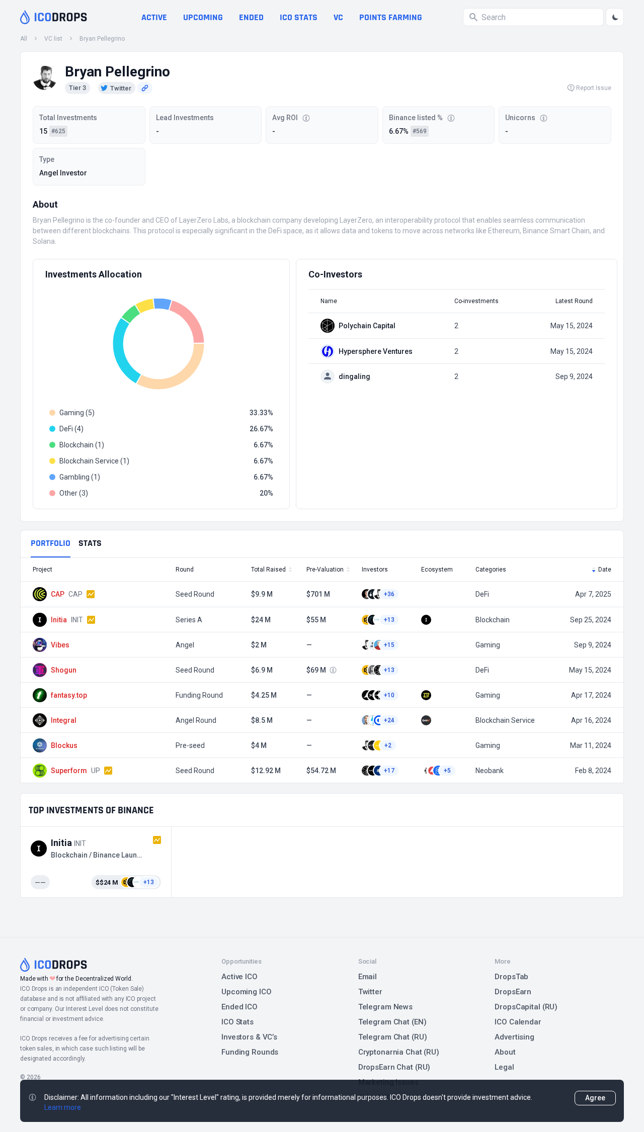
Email (367, 976)
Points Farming (390, 17)
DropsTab (511, 976)
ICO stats (298, 17)
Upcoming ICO (246, 991)
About (505, 1052)
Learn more (62, 1107)
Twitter (370, 991)
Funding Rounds (249, 1052)
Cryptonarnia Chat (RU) (398, 1052)
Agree (595, 1098)
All (23, 38)
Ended (251, 17)
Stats (90, 543)
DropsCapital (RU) (526, 1006)
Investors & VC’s (249, 1037)
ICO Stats (237, 1021)
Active (154, 17)
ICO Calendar (518, 1021)
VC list (53, 38)
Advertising (514, 1037)
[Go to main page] (53, 17)
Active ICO (239, 976)
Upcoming (203, 17)
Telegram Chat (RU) (392, 1037)
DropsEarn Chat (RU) (394, 1067)
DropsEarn (513, 991)
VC (338, 17)
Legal (504, 1067)
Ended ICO (239, 1006)
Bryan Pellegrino (102, 38)
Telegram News (385, 1006)
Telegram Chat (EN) (392, 1021)
